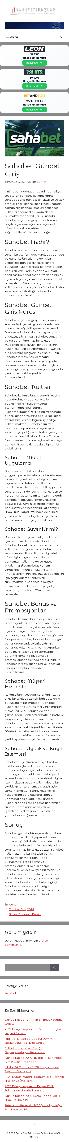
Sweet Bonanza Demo (25, 914)
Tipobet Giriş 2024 (21, 909)
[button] (61, 37)
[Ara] (54, 967)
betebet (10, 993)
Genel (13, 904)
